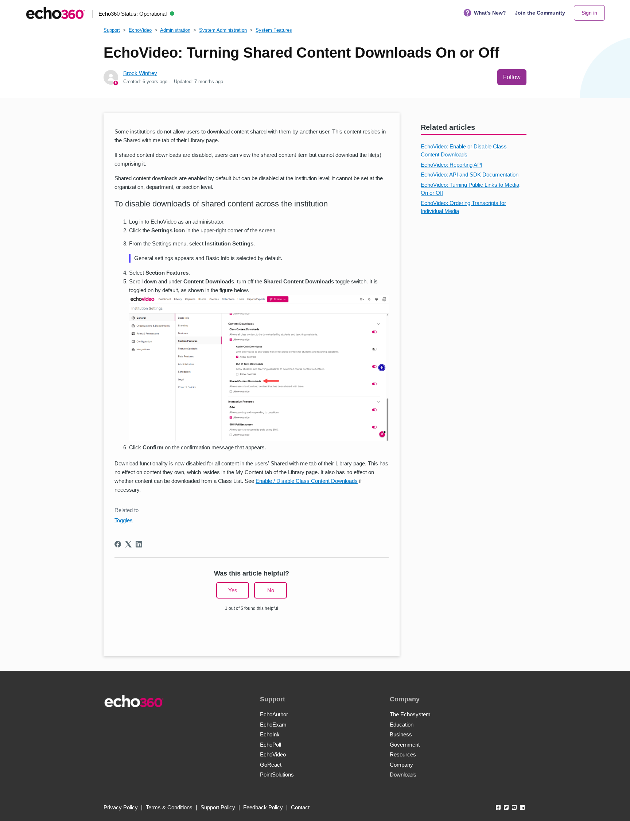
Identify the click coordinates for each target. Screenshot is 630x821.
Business (401, 734)
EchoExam (273, 724)
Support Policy (218, 807)
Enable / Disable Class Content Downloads (307, 481)
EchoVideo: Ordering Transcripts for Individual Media (463, 207)
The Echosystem (410, 714)
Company (401, 765)
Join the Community (540, 13)
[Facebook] (117, 544)
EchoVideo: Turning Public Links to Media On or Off (470, 189)
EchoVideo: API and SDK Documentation (469, 174)
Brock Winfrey (140, 73)
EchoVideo (140, 30)
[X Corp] (128, 544)
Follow (512, 77)
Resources (403, 754)
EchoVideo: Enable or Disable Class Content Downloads (464, 150)
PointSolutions (277, 774)
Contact (300, 807)
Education (401, 724)
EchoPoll (270, 744)
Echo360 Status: (132, 14)
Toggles (123, 520)
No (270, 590)
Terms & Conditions (169, 807)
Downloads (403, 774)
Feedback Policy (263, 807)
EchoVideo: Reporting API (451, 165)
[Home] (55, 13)
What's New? (490, 13)
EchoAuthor (274, 714)
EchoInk (270, 734)
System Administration (223, 30)
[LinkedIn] (139, 544)
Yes (232, 590)
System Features (274, 30)
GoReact (270, 765)
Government (405, 744)
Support (112, 30)
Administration (175, 30)
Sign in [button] (589, 13)
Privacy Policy (121, 807)
